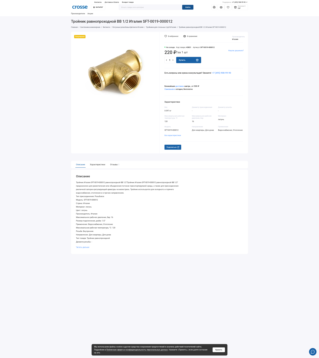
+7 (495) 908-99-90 (233, 2)
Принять (218, 350)
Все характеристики (172, 135)
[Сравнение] (221, 7)
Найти (187, 7)
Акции (90, 13)
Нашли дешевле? (236, 50)
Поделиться (171, 147)
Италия (235, 39)
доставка (179, 86)
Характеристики (97, 164)
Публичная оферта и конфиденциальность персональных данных (137, 350)
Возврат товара (128, 2)
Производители (78, 13)
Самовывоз (169, 89)
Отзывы (114, 164)
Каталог (99, 7)
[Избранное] (228, 7)
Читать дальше (82, 247)
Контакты (98, 2)
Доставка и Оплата (112, 2)
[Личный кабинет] (214, 7)
